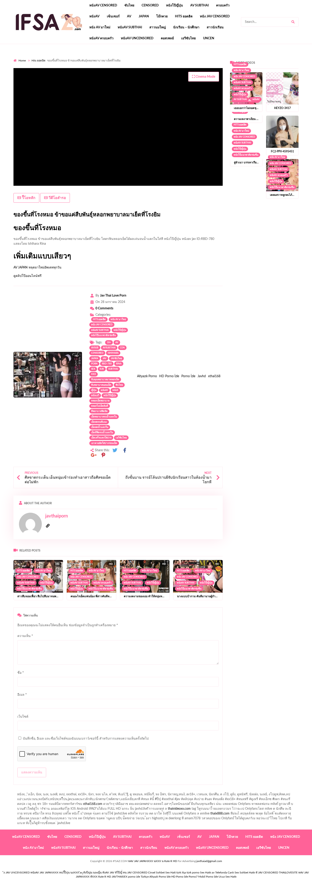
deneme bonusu (295, 71)
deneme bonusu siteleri (220, 71)
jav (104, 358)
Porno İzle (188, 376)
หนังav (94, 16)
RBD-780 (107, 364)
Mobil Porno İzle (208, 876)
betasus (18, 81)
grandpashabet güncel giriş (34, 62)
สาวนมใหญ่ (157, 27)
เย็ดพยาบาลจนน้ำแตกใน (104, 417)
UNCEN (208, 38)
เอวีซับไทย (188, 38)
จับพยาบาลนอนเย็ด (101, 385)
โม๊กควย (162, 16)
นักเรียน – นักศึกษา (186, 27)
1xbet (276, 76)
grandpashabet (299, 57)
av (129, 16)
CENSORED (97, 353)
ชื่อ (20, 672)
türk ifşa (181, 872)
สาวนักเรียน (215, 27)
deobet (170, 67)
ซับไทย (129, 5)
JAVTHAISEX (119, 876)
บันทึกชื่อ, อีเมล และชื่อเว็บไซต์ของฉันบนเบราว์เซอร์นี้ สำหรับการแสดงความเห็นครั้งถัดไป (86, 738)
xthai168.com (92, 804)
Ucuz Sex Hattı (227, 876)
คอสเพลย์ (167, 38)
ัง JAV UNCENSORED (16, 872)
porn (94, 364)
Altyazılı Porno (147, 376)
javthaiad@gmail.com (209, 861)
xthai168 (214, 376)
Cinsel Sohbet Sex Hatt (162, 872)
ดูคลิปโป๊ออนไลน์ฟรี (27, 276)
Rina (119, 364)
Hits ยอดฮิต (184, 16)
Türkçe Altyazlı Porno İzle (156, 876)
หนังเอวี (95, 395)
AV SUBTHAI (199, 5)
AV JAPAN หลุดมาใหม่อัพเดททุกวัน (37, 267)
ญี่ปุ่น (93, 390)
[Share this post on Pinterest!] (103, 455)
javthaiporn (56, 516)
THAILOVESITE (288, 872)
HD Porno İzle (169, 376)
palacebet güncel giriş (166, 57)
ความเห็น (25, 636)
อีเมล (22, 694)
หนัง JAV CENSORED (215, 16)
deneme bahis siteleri (163, 71)
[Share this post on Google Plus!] (93, 455)
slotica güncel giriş (135, 57)
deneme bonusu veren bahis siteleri (108, 76)
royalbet (102, 67)
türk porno (193, 872)
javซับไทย (116, 358)
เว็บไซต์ (22, 716)
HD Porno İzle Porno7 (184, 876)
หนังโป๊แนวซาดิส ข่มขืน (103, 335)
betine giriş (164, 62)
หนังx (115, 390)
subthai (113, 369)
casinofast (130, 62)
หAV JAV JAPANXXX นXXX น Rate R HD (152, 861)
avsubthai (109, 348)
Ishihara (113, 353)
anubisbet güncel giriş (270, 57)
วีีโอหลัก (28, 198)
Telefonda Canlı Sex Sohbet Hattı (235, 872)
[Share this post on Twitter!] (115, 450)
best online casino (185, 76)
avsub (94, 348)
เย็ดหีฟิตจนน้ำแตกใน (102, 432)
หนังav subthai (130, 27)
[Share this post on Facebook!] (124, 450)
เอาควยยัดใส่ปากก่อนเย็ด (104, 443)
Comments (104, 308)
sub (102, 369)
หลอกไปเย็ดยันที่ (99, 406)
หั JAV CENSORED (267, 872)
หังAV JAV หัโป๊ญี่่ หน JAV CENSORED (124, 872)
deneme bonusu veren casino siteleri (119, 71)
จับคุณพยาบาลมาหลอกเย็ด (105, 379)
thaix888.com (220, 813)
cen (122, 348)
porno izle (30, 57)
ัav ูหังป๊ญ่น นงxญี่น (91, 872)
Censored (150, 5)
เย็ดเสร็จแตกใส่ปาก (101, 438)
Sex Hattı (205, 872)
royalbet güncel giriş (70, 57)
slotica (183, 67)
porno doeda (46, 57)
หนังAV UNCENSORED (137, 38)
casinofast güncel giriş (103, 57)
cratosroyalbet (82, 81)
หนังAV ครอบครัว (101, 38)
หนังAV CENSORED (103, 5)
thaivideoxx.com (179, 808)
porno (17, 57)
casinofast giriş (124, 81)
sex (93, 369)
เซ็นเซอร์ (113, 16)
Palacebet (112, 62)
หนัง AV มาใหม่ (99, 27)
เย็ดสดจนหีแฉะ (99, 422)
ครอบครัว (223, 5)
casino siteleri (191, 71)
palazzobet (119, 67)
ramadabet (38, 71)
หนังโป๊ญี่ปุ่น (174, 5)
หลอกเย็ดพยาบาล (100, 401)
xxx (93, 374)
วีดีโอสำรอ (57, 198)
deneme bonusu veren (77, 67)
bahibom (147, 62)
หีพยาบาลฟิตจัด (99, 411)
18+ (109, 342)
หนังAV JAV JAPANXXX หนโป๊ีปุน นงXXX (54, 872)
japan (144, 16)
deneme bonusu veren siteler (70, 71)
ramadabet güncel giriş (235, 57)
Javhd (202, 376)
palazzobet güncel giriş (200, 57)
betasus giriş (292, 76)
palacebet (249, 62)
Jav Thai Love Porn (113, 295)
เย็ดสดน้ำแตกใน (99, 427)
